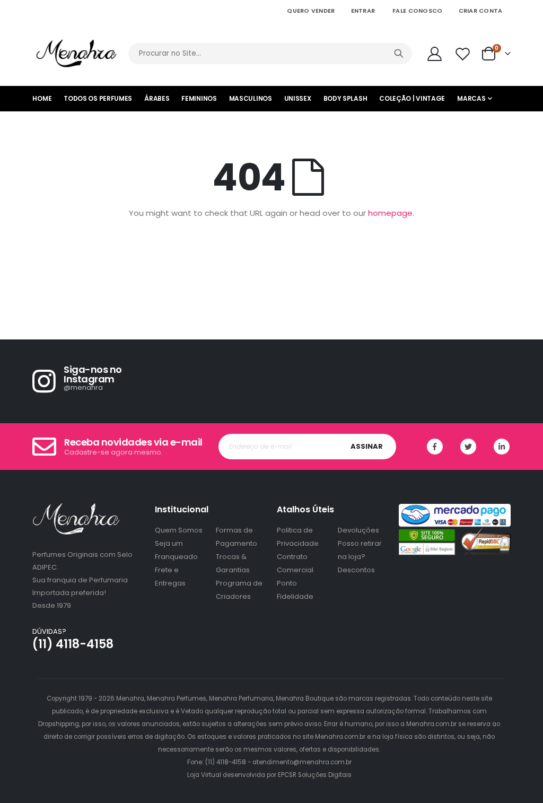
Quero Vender (311, 10)
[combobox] (269, 53)
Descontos (356, 570)
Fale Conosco (417, 10)
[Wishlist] (463, 54)
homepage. (391, 213)
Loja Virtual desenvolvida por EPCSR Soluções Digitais (269, 775)
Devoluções (358, 530)
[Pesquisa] (399, 53)
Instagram (502, 447)
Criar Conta (481, 10)
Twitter (468, 447)
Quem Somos (179, 530)
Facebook (435, 447)
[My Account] (435, 54)
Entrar (363, 10)
